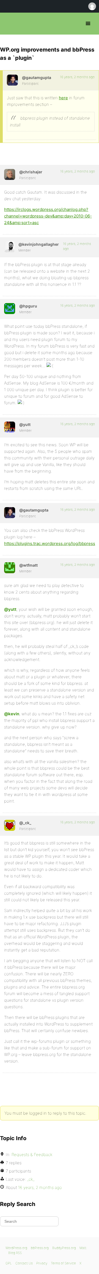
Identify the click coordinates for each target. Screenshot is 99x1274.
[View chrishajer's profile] (9, 174)
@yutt (10, 609)
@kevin (11, 713)
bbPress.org (9, 24)
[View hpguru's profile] (9, 308)
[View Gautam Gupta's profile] (12, 80)
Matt (82, 1248)
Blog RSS (15, 1253)
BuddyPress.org (64, 1248)
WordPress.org (16, 1248)
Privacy (41, 1263)
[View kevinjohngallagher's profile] (9, 246)
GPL (9, 1263)
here (63, 97)
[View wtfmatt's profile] (9, 567)
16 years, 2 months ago (77, 77)
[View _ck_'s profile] (9, 825)
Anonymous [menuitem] (92, 6)
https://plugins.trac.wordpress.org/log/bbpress (49, 543)
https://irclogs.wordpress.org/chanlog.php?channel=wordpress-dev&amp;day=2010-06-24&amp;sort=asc (48, 216)
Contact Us (24, 1263)
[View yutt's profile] (9, 427)
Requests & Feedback (32, 1154)
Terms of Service (63, 1263)
